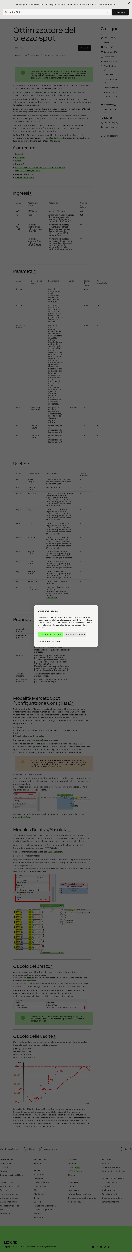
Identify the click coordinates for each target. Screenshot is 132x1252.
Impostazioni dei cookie (49, 641)
